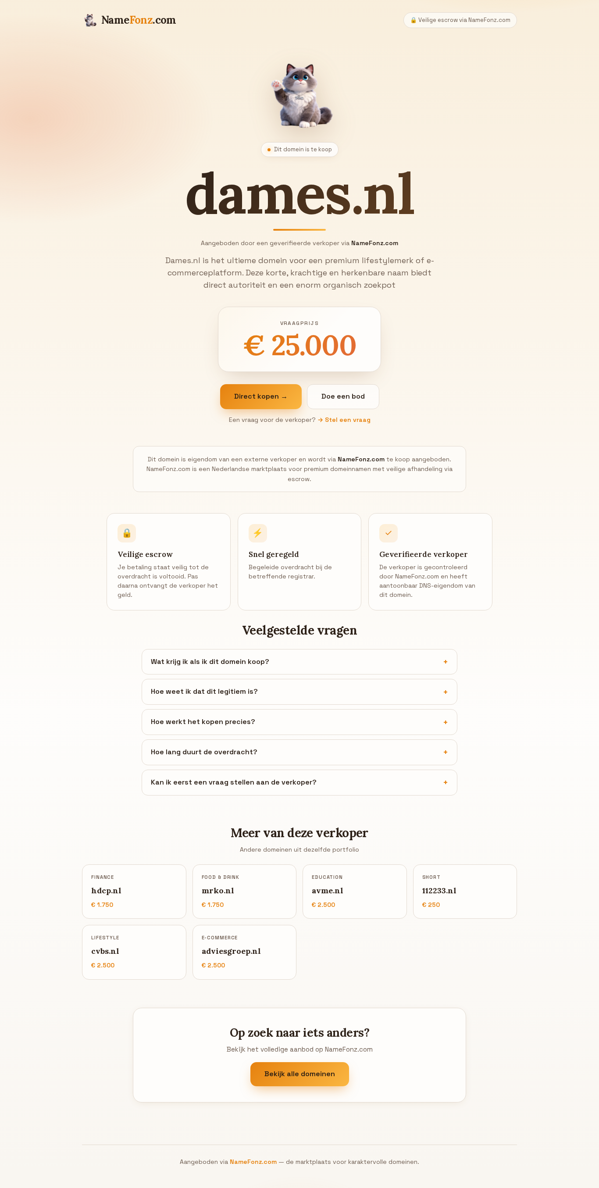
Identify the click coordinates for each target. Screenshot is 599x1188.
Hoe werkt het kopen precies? (203, 721)
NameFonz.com (253, 1162)
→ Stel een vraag (344, 420)
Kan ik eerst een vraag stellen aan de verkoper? (234, 782)
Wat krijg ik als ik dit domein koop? (210, 661)
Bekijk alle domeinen (299, 1074)
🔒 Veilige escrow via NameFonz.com (460, 20)
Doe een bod (343, 396)
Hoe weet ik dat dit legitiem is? (204, 691)
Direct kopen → (261, 396)
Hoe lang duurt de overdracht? (204, 751)
